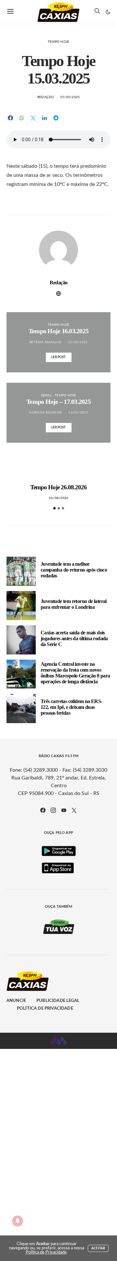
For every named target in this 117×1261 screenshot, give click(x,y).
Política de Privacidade (45, 1008)
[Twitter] (74, 810)
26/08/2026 (59, 498)
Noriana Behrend (45, 412)
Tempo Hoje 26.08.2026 (58, 487)
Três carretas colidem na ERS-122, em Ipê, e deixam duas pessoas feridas (71, 707)
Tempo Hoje (59, 41)
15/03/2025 (70, 97)
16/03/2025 (78, 412)
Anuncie (16, 1001)
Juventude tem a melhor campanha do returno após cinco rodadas (74, 569)
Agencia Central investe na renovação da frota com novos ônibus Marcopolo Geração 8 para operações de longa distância (75, 672)
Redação (45, 97)
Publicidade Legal (57, 1001)
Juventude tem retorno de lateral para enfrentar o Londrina (74, 604)
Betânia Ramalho (46, 342)
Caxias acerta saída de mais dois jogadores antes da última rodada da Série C (74, 638)
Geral (46, 395)
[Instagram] (53, 810)
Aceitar (98, 1248)
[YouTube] (63, 810)
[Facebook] (42, 810)
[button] (107, 12)
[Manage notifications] (17, 1221)
